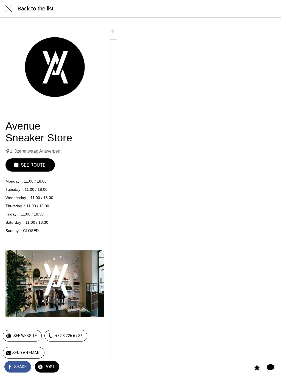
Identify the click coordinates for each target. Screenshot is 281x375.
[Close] (8, 8)
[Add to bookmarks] (256, 367)
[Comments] (270, 367)
